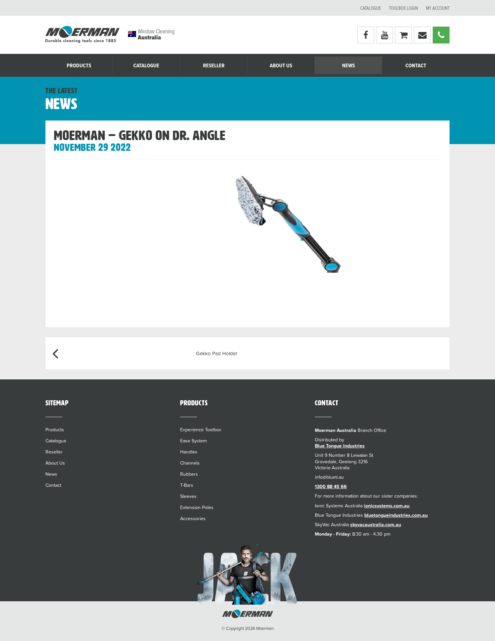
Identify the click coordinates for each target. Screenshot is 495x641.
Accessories (193, 518)
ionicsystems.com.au (386, 505)
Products (79, 65)
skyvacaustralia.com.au (375, 524)
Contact (415, 65)
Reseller (214, 65)
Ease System (193, 440)
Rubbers (189, 474)
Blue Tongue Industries (340, 445)
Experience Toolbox (200, 429)
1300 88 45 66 (331, 486)
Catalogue (370, 8)
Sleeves (188, 496)
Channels (190, 463)
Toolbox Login (403, 8)
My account (438, 8)
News (348, 65)
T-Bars (186, 485)
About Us (281, 65)
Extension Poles (196, 507)
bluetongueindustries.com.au (396, 515)
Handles (188, 451)
